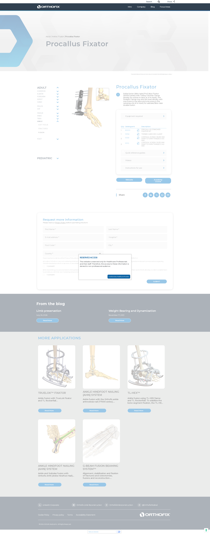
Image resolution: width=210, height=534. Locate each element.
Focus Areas (165, 7)
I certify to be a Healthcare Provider (119, 276)
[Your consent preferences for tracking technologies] (206, 530)
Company (141, 7)
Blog (153, 7)
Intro (130, 7)
